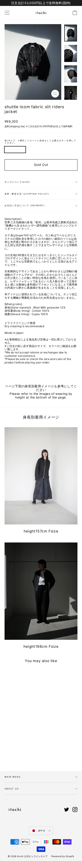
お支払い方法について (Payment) (25, 205)
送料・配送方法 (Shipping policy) (27, 194)
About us (12, 788)
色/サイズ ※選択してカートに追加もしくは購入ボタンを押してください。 (40, 141)
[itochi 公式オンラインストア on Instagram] (74, 809)
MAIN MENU (13, 777)
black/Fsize (15, 149)
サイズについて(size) (17, 182)
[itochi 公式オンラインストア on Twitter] (66, 809)
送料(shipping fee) (15, 126)
